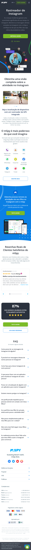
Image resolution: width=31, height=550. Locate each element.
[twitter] (13, 461)
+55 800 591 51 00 (25, 492)
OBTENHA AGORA (15, 36)
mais (24, 533)
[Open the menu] (29, 2)
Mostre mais (15, 179)
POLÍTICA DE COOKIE (6, 548)
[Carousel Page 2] (15, 106)
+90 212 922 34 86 (25, 497)
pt (12, 2)
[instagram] (21, 461)
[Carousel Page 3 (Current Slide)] (16, 106)
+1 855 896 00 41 (25, 490)
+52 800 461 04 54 (25, 499)
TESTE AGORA (21, 2)
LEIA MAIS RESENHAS (15, 330)
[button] (27, 547)
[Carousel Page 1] (14, 106)
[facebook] (9, 461)
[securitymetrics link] (12, 522)
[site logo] (4, 2)
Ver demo (17, 41)
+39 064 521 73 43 (25, 502)
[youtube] (17, 461)
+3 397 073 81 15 (25, 495)
